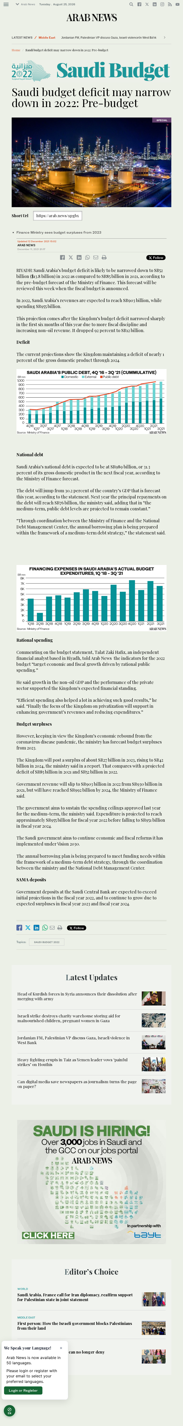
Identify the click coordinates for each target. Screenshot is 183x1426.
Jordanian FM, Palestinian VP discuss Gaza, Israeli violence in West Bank (108, 37)
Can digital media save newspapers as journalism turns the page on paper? (77, 1084)
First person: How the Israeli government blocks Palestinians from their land (74, 1326)
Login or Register (23, 1390)
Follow (157, 258)
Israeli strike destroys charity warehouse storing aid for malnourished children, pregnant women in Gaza (68, 1018)
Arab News (28, 4)
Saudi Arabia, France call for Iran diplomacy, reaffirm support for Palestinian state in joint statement (75, 1297)
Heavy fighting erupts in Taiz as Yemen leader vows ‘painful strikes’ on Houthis (72, 1062)
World (22, 1289)
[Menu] (6, 4)
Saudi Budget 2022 (46, 942)
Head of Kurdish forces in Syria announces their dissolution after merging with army (77, 996)
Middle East (47, 37)
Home (16, 50)
